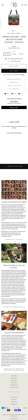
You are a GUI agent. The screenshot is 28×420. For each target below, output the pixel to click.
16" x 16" (14, 54)
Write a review (14, 107)
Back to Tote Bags (15, 166)
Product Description (14, 79)
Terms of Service (14, 397)
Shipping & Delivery (14, 85)
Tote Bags (18, 33)
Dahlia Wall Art (14, 375)
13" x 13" (7, 54)
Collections (13, 33)
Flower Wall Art (14, 380)
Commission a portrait (14, 239)
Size (14, 51)
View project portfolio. (6, 236)
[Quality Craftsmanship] (14, 320)
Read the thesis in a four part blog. (8, 231)
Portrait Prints (14, 382)
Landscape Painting (14, 385)
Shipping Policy (14, 404)
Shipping (9, 47)
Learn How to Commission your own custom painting (14, 369)
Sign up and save (13, 391)
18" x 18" (21, 54)
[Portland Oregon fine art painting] (14, 253)
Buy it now (14, 70)
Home (8, 33)
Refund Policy (14, 401)
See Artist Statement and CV (14, 307)
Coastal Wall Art (14, 378)
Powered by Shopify (14, 418)
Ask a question (14, 88)
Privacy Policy (14, 399)
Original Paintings (14, 387)
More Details (14, 82)
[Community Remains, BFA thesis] (14, 190)
